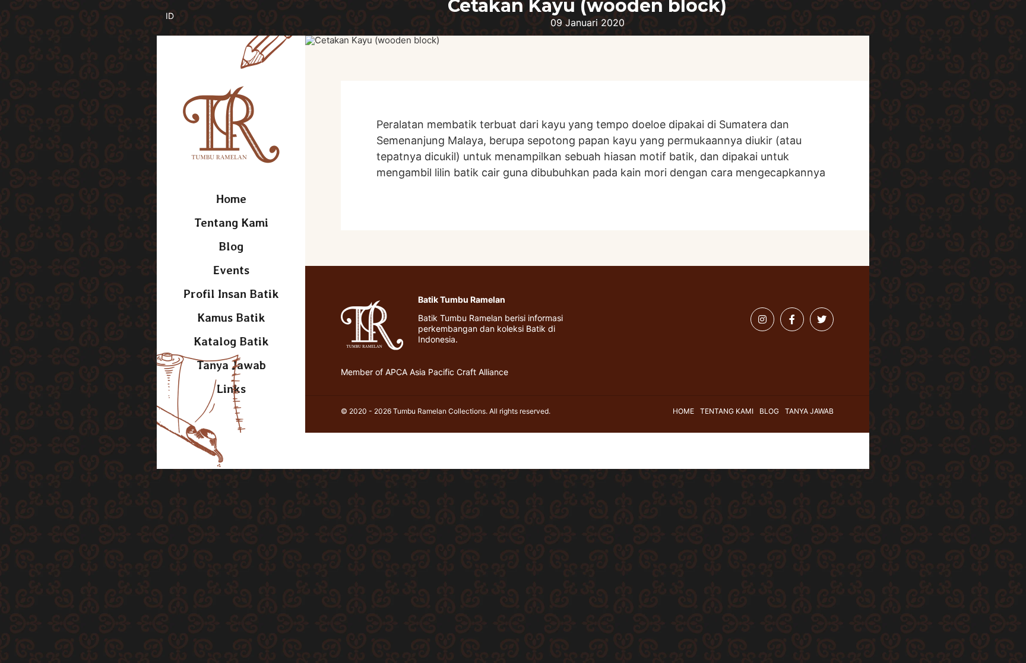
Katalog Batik (231, 341)
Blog (230, 246)
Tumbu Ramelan (231, 124)
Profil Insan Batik (231, 294)
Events (231, 270)
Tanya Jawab (809, 411)
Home (231, 199)
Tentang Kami (231, 222)
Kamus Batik (231, 317)
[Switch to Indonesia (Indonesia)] (179, 22)
